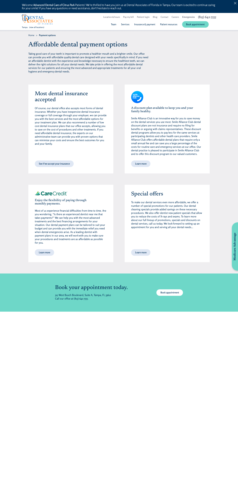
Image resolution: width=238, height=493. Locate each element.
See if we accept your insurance (54, 163)
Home (31, 35)
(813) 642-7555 (81, 298)
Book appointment (169, 292)
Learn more (141, 163)
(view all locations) (36, 27)
